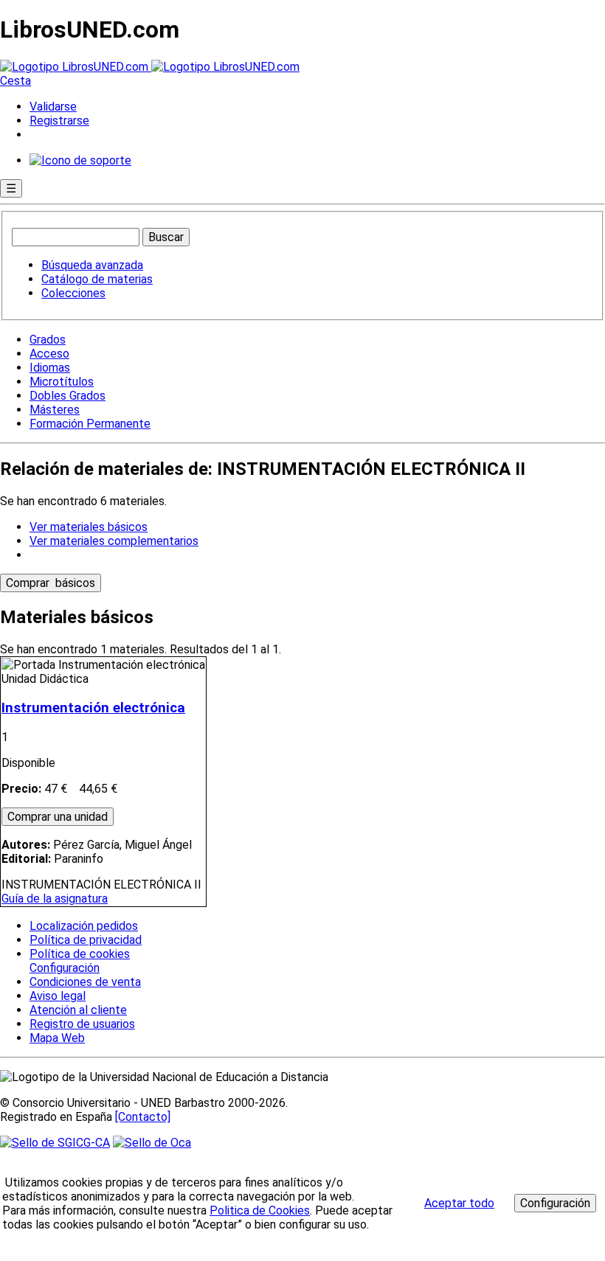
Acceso (49, 354)
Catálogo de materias (97, 279)
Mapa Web (57, 1038)
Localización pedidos (84, 926)
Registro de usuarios (82, 1024)
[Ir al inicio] (150, 67)
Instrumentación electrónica (93, 708)
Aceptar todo (459, 1203)
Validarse (53, 107)
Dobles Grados (68, 396)
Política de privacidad (86, 940)
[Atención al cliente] (80, 160)
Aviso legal (58, 996)
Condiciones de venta (85, 982)
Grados (48, 340)
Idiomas (50, 368)
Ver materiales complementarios (114, 541)
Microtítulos (62, 382)
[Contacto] (142, 1117)
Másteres (55, 410)
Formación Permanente (90, 424)
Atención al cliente (78, 1010)
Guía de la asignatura (54, 899)
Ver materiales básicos (89, 527)
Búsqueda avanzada (92, 265)
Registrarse (59, 121)
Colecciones (73, 293)
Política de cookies (80, 954)
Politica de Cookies (260, 1210)
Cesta (15, 81)
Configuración (63, 968)
